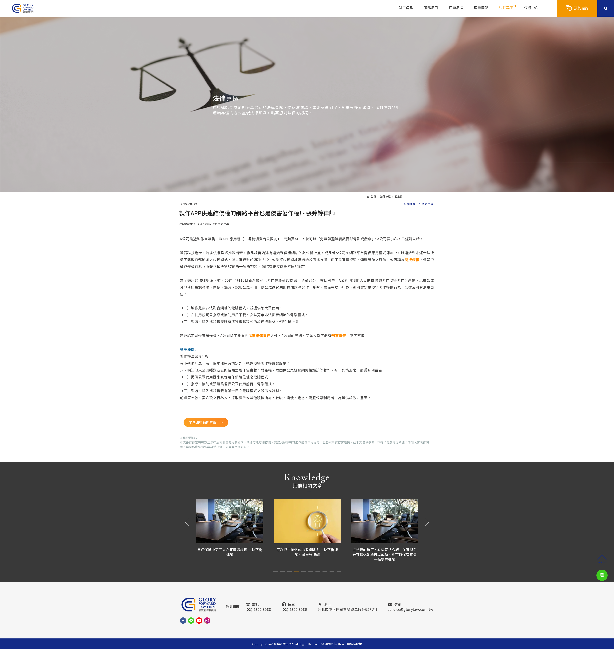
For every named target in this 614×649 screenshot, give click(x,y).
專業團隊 (481, 8)
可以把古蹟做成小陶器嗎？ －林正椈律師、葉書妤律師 (229, 552)
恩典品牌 (456, 8)
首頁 (373, 196)
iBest (341, 644)
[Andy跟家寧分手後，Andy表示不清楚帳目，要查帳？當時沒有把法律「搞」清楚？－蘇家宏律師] (384, 521)
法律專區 (506, 8)
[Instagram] (207, 620)
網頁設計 (327, 644)
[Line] (191, 620)
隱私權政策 (354, 644)
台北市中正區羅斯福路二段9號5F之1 (347, 609)
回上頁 (399, 196)
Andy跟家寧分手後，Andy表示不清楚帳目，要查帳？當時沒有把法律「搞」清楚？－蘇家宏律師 (385, 554)
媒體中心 (531, 8)
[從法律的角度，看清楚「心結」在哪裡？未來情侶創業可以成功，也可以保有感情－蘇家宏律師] (307, 521)
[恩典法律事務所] (23, 8)
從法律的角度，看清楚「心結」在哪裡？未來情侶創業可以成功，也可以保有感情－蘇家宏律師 (307, 554)
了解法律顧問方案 (202, 422)
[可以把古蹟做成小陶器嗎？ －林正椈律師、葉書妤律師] (229, 521)
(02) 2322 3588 (258, 609)
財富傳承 (406, 8)
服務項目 (431, 8)
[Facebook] (183, 620)
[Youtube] (199, 620)
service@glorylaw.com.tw (410, 609)
